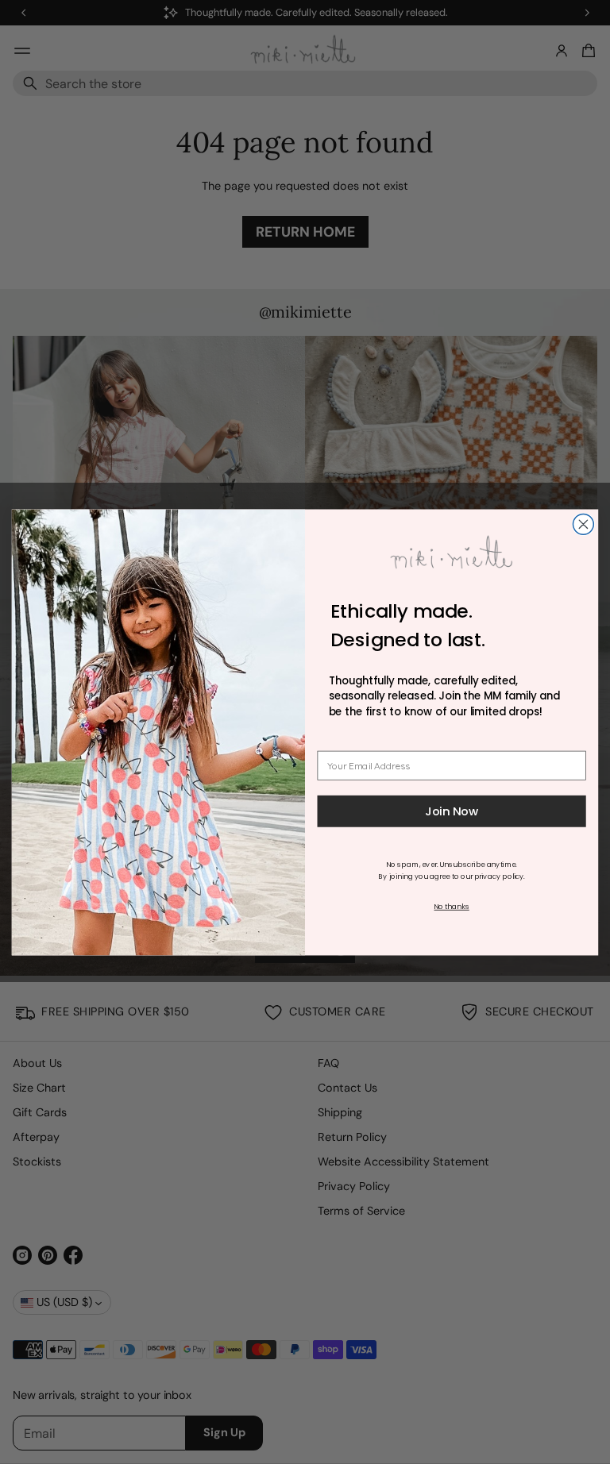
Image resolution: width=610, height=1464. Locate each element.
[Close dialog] (583, 524)
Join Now (451, 811)
